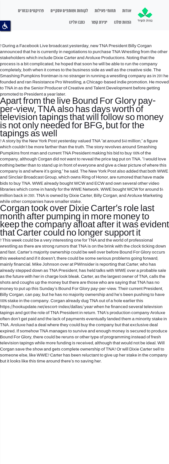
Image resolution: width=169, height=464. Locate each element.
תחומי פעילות (105, 11)
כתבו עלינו (77, 22)
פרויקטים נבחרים (31, 11)
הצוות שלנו (122, 22)
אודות (126, 11)
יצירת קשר (99, 22)
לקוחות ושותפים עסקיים (69, 11)
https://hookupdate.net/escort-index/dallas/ (41, 307)
